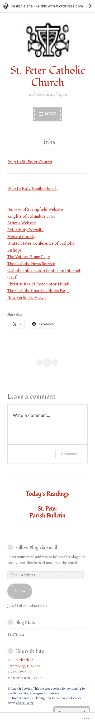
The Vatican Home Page (28, 256)
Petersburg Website (25, 230)
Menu (50, 114)
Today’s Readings (47, 494)
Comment (69, 454)
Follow (20, 591)
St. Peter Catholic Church (47, 76)
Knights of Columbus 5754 (31, 216)
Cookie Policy (25, 703)
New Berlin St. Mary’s (26, 297)
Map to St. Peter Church (30, 162)
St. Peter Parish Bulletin (47, 512)
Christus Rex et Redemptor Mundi (38, 284)
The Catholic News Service (31, 263)
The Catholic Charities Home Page (38, 290)
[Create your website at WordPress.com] (47, 6)
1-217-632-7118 (19, 672)
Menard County (21, 236)
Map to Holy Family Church (33, 188)
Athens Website (21, 223)
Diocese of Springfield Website (35, 209)
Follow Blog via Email (36, 547)
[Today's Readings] (47, 530)
